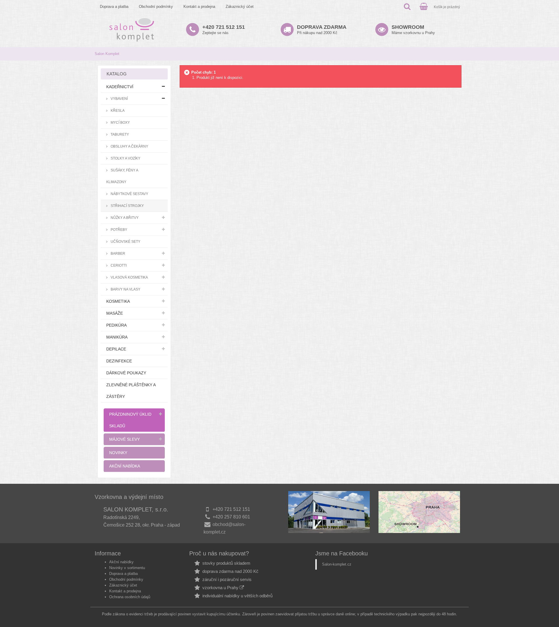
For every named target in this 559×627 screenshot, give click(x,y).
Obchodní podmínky (156, 6)
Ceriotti (118, 265)
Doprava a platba (114, 6)
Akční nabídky (121, 562)
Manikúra (117, 337)
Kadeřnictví (119, 86)
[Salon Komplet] (132, 29)
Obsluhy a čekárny (129, 146)
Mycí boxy (120, 122)
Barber (117, 253)
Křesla (117, 110)
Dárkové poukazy (126, 373)
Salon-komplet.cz (336, 564)
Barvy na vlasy (125, 289)
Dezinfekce (119, 361)
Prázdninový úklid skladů (130, 420)
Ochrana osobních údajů (129, 597)
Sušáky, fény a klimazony (122, 176)
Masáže (114, 313)
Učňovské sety (125, 241)
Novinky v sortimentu (127, 568)
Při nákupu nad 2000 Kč (321, 29)
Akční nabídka (124, 466)
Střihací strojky (127, 206)
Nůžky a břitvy (124, 217)
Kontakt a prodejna (199, 6)
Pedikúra (116, 325)
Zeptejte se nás (223, 29)
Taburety (119, 134)
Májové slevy (124, 439)
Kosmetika (118, 301)
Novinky (118, 452)
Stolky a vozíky (125, 158)
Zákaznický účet (240, 6)
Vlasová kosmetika (129, 277)
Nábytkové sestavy (129, 194)
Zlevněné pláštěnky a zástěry (131, 390)
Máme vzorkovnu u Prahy (413, 29)
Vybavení (119, 98)
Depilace (116, 349)
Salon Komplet (107, 54)
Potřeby (118, 229)
